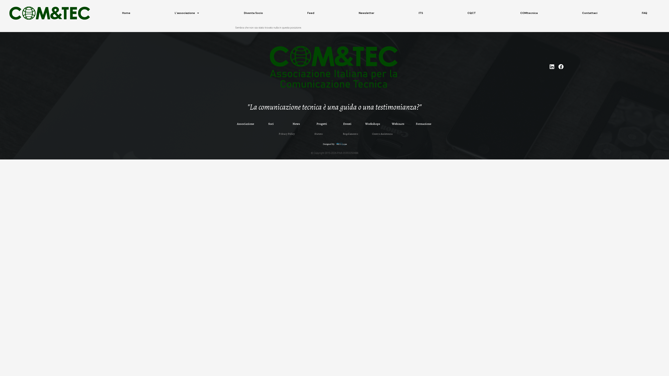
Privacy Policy (287, 134)
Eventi (347, 124)
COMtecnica (529, 13)
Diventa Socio (253, 13)
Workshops (372, 124)
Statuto (318, 134)
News (296, 124)
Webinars (398, 124)
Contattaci (589, 13)
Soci (271, 124)
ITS (421, 13)
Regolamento (350, 134)
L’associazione (185, 13)
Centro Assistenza (382, 134)
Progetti (322, 124)
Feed (310, 13)
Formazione (423, 124)
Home (126, 13)
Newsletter (366, 13)
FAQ (644, 13)
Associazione (245, 124)
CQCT (471, 13)
